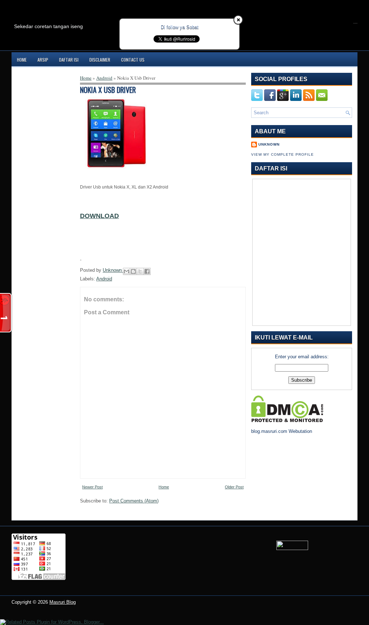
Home (22, 60)
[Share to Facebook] (147, 271)
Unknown (113, 270)
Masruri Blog (62, 602)
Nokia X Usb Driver (108, 89)
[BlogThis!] (133, 271)
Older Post (234, 487)
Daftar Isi (69, 60)
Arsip (42, 60)
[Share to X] (140, 271)
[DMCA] (287, 420)
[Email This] (126, 271)
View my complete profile (282, 154)
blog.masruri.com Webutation (281, 431)
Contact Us (133, 60)
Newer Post (92, 487)
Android (104, 78)
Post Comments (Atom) (134, 501)
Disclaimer (99, 60)
